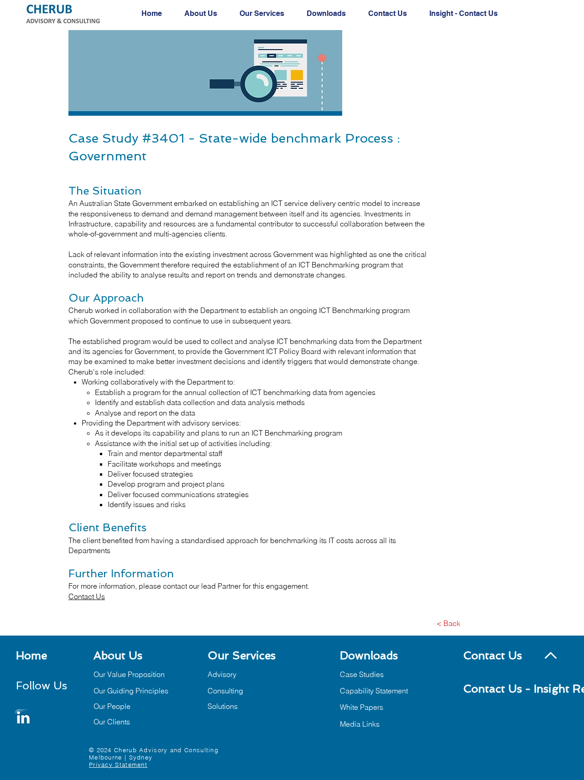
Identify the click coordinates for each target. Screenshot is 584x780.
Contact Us (86, 596)
